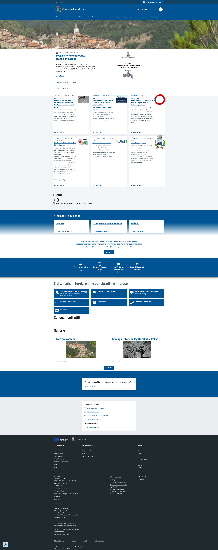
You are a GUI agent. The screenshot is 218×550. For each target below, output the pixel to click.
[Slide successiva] (58, 200)
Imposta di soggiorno (138, 143)
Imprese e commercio (88, 456)
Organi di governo (59, 459)
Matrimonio (107, 244)
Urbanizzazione (123, 246)
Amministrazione (61, 17)
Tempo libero (114, 246)
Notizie (140, 451)
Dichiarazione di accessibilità (118, 482)
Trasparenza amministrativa (130, 17)
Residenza (89, 246)
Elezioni (94, 244)
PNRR (130, 246)
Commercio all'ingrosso (106, 241)
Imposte (117, 17)
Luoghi (140, 465)
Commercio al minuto (118, 241)
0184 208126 (63, 483)
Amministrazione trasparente (118, 485)
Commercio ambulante (131, 241)
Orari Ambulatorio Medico (101, 143)
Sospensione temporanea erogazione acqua (70, 57)
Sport (108, 246)
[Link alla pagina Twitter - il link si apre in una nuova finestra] (144, 9)
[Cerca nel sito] (160, 9)
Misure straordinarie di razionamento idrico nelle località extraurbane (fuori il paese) (64, 103)
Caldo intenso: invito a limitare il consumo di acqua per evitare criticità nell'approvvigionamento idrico (103, 105)
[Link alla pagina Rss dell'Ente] (145, 477)
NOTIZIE (59, 96)
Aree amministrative (59, 451)
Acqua (96, 241)
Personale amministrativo (61, 462)
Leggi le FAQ (113, 487)
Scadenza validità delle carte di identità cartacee (65, 144)
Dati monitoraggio (59, 541)
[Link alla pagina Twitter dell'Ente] (142, 477)
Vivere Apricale (92, 17)
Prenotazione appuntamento (118, 491)
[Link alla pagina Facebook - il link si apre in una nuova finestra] (142, 9)
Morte (113, 244)
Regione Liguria (59, 2)
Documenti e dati (58, 453)
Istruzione (100, 244)
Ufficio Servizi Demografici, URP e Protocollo (66, 494)
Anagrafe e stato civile (88, 451)
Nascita (118, 244)
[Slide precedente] (54, 200)
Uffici (55, 467)
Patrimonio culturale (127, 244)
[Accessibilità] (5, 544)
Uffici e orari (57, 496)
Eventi (140, 468)
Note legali (113, 480)
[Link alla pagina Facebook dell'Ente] (139, 477)
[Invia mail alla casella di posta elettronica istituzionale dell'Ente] (64, 488)
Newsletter (141, 479)
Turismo (145, 17)
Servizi (81, 17)
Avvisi (139, 453)
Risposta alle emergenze (99, 246)
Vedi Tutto (109, 368)
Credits (85, 541)
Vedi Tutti (109, 252)
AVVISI (59, 53)
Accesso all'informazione (87, 241)
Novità (73, 17)
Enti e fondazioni (58, 456)
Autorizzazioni (86, 453)
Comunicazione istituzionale (83, 244)
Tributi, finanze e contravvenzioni (119, 451)
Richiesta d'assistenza (116, 493)
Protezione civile (137, 244)
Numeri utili (57, 499)
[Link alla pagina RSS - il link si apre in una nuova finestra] (146, 9)
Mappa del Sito (99, 541)
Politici (55, 464)
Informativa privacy (115, 477)
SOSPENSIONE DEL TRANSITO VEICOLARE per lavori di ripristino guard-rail (142, 102)
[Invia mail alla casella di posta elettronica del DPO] (63, 509)
